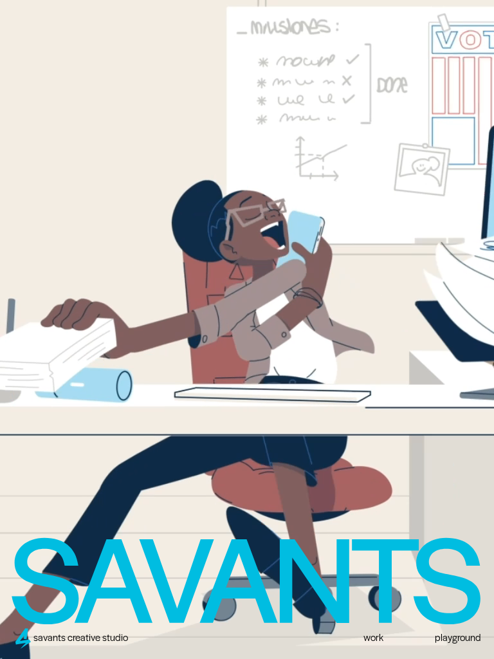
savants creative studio (80, 638)
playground (458, 638)
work (373, 638)
